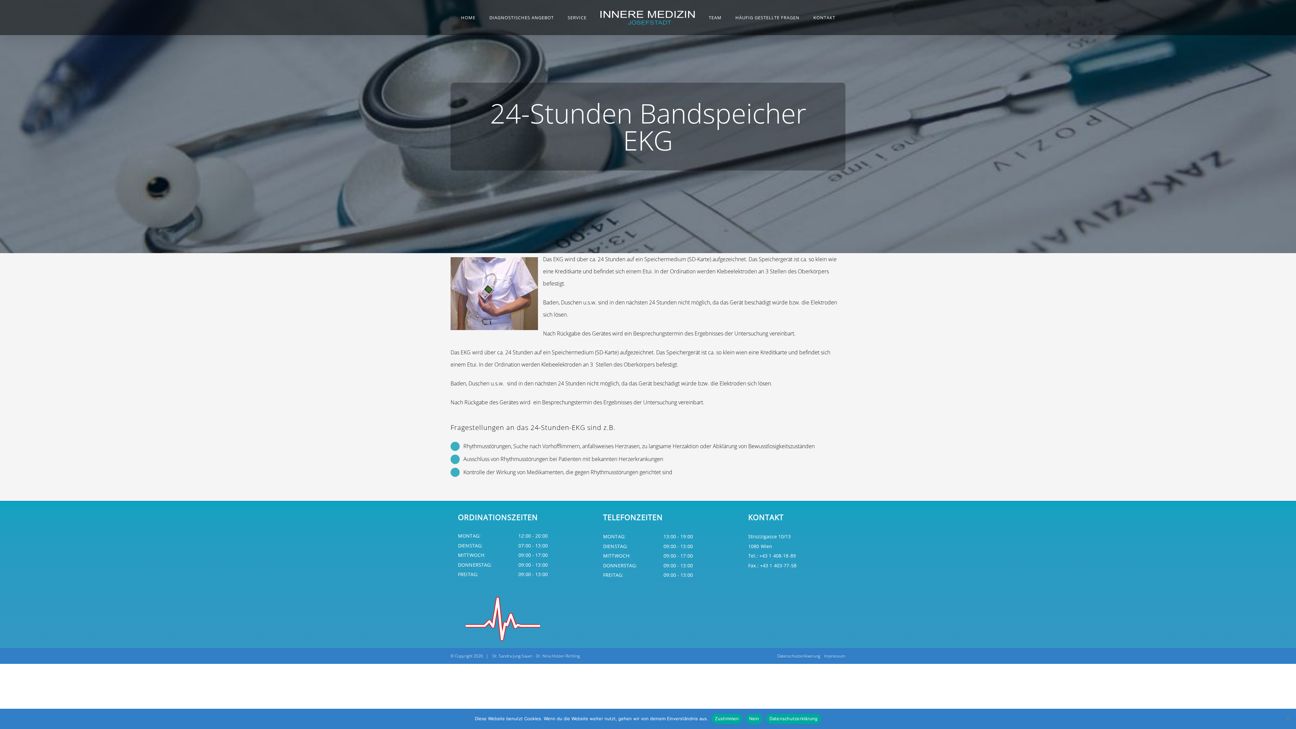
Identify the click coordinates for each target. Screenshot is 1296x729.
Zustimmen (727, 718)
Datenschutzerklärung (794, 718)
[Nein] (1287, 719)
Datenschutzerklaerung (798, 656)
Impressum (834, 656)
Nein (754, 718)
